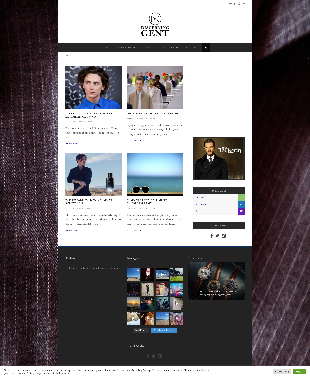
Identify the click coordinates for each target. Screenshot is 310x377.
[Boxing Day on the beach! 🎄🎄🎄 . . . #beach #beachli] (133, 303)
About (188, 47)
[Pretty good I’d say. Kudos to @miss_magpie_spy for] (147, 289)
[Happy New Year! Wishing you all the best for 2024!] (133, 289)
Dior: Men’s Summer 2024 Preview (153, 113)
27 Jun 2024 (70, 121)
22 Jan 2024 (131, 118)
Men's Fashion (201, 204)
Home (106, 47)
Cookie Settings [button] (282, 371)
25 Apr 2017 (132, 208)
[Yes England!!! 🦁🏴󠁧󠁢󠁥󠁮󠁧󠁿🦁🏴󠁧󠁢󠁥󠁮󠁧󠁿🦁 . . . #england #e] (147, 274)
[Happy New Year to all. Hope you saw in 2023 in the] (176, 289)
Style (148, 47)
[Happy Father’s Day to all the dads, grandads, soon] (162, 289)
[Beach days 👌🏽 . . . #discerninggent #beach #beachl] (162, 274)
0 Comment (88, 121)
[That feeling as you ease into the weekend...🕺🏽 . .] (176, 318)
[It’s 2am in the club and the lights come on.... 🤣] (176, 303)
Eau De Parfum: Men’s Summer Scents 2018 (88, 202)
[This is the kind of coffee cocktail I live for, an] (147, 318)
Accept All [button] (299, 371)
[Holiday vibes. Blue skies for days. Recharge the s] (133, 274)
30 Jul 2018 (69, 208)
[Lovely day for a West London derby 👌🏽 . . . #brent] (176, 274)
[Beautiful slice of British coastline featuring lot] (162, 318)
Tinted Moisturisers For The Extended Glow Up (89, 115)
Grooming (168, 47)
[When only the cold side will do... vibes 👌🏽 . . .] (133, 318)
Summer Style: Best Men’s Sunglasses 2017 (147, 202)
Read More (72, 143)
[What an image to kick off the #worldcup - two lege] (162, 303)
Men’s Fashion (126, 47)
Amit (80, 121)
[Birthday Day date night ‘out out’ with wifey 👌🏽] (147, 303)
